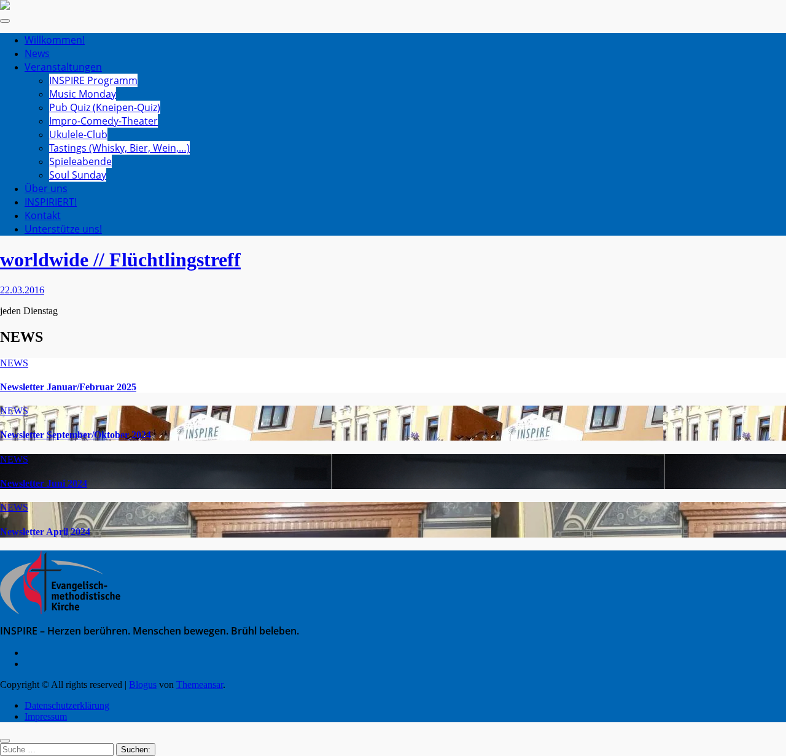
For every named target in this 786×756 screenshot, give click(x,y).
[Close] (5, 740)
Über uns (46, 188)
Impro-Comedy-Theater (103, 121)
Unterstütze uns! (63, 229)
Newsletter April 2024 (45, 531)
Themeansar (199, 684)
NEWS (14, 363)
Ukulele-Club (78, 134)
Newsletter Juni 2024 (43, 483)
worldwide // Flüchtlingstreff (120, 260)
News (37, 53)
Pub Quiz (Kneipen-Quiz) (104, 107)
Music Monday (82, 94)
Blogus (143, 684)
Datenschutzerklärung (67, 705)
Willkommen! (55, 40)
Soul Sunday (77, 175)
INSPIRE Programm (93, 80)
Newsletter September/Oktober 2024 (75, 435)
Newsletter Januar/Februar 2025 (68, 387)
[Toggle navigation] (5, 21)
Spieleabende (80, 161)
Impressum (46, 716)
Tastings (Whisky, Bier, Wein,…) (119, 148)
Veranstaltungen (63, 67)
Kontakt (43, 215)
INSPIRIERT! (51, 202)
